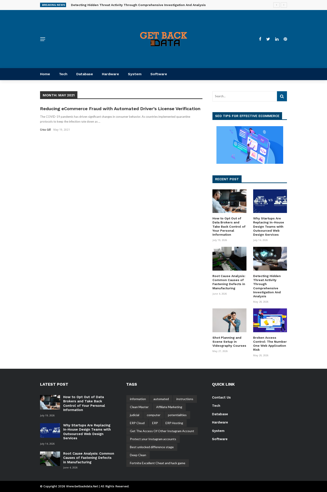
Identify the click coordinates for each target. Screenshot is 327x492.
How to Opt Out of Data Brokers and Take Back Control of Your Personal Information (228, 226)
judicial (134, 415)
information (138, 399)
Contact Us (221, 397)
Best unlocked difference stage (152, 447)
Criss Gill (45, 130)
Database (84, 74)
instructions (184, 399)
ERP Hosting (174, 423)
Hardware (110, 74)
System (134, 74)
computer (153, 415)
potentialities (177, 415)
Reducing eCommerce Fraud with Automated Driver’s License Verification (120, 108)
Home (45, 74)
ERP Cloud (137, 423)
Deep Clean (138, 455)
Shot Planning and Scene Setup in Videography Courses (229, 341)
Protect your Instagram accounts (153, 439)
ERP (155, 423)
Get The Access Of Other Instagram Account (162, 431)
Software (158, 74)
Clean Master (139, 407)
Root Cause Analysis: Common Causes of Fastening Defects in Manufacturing (88, 458)
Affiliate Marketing (169, 407)
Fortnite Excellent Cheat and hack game (157, 463)
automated (161, 399)
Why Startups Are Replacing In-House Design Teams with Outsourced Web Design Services (268, 226)
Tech (63, 74)
